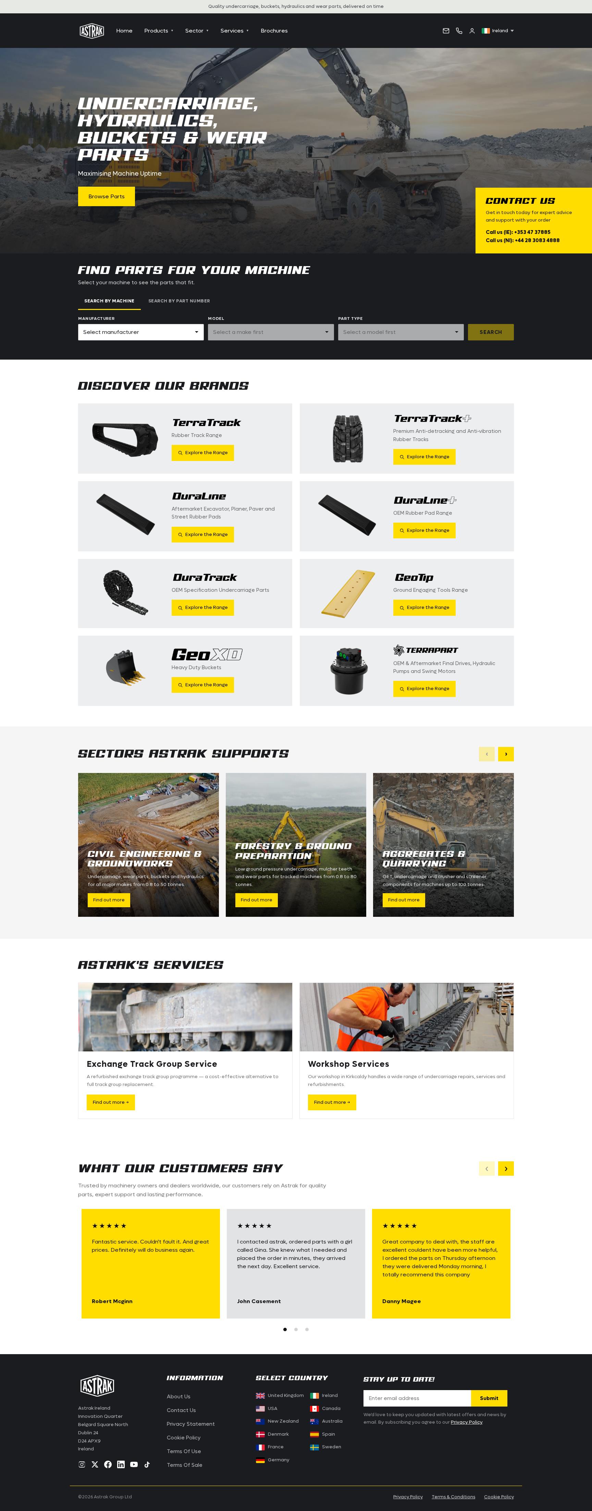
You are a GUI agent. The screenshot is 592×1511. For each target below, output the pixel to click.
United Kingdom (286, 1396)
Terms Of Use (184, 1451)
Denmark (278, 1434)
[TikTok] (147, 1464)
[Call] (459, 30)
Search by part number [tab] (179, 301)
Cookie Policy (184, 1437)
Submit (489, 1398)
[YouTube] (134, 1464)
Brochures (274, 30)
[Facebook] (108, 1464)
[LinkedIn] (121, 1464)
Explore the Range (206, 452)
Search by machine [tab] (109, 301)
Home (124, 30)
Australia (332, 1421)
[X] (95, 1464)
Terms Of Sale (184, 1465)
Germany (278, 1460)
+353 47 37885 (532, 232)
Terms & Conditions (453, 1497)
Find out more (109, 900)
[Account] (472, 30)
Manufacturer (96, 318)
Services (235, 30)
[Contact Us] (446, 30)
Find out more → (111, 1102)
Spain (328, 1434)
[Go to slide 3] (307, 1329)
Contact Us (181, 1410)
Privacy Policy (466, 1422)
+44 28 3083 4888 (537, 240)
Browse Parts (106, 196)
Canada (327, 1409)
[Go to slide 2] (296, 1329)
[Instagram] (82, 1464)
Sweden (331, 1447)
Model (216, 318)
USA (273, 1409)
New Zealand (283, 1421)
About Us (178, 1396)
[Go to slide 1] (285, 1329)
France (276, 1447)
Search (491, 332)
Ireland (330, 1396)
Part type (350, 318)
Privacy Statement (191, 1424)
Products (159, 30)
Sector (197, 30)
